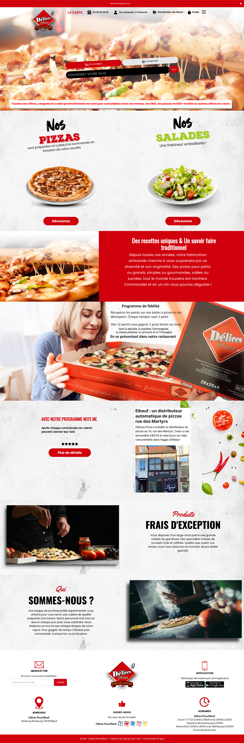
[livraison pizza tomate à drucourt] (61, 537)
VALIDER (60, 682)
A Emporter (151, 61)
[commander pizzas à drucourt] (183, 612)
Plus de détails (70, 452)
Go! (174, 69)
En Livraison (95, 64)
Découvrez (61, 221)
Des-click (136, 738)
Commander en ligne (153, 738)
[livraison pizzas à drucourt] (43, 11)
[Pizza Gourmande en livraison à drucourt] (61, 266)
